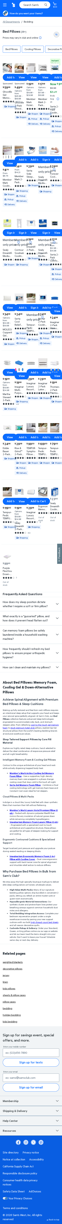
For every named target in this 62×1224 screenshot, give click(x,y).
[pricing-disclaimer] (40, 37)
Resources (9, 1131)
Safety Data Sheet (14, 1191)
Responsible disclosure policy (20, 1173)
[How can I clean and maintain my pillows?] (57, 667)
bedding (7, 1008)
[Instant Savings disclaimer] (57, 98)
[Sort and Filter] (56, 34)
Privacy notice (31, 1152)
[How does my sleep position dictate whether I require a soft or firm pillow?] (57, 604)
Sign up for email (31, 1087)
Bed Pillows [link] (12, 49)
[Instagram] (26, 1142)
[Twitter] (33, 1142)
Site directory (11, 1152)
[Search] (46, 5)
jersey (6, 975)
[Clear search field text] (41, 4)
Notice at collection (14, 1159)
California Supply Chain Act (18, 1166)
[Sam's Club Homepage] (14, 4)
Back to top (54, 1219)
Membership (10, 1101)
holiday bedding (12, 1015)
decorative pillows (12, 968)
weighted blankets (13, 962)
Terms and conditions (15, 1208)
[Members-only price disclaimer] (54, 169)
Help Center (10, 1121)
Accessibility (36, 1159)
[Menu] (5, 5)
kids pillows (9, 988)
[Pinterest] (41, 1142)
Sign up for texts (31, 1062)
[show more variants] (59, 305)
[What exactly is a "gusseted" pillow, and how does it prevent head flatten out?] (57, 618)
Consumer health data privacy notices (20, 1182)
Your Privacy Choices (20, 1198)
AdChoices (35, 1191)
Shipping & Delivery (15, 1111)
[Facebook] (18, 1142)
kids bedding (10, 1021)
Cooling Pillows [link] (33, 49)
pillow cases (9, 1001)
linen (5, 982)
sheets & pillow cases (14, 995)
